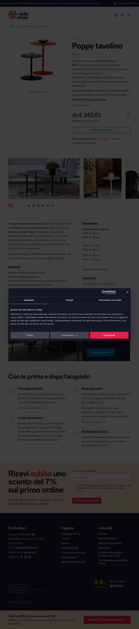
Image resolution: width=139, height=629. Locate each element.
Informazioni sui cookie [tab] (110, 300)
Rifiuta (30, 335)
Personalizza (68, 335)
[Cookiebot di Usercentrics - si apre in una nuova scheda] (104, 292)
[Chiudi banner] (128, 292)
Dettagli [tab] (69, 300)
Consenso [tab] (29, 300)
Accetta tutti (109, 335)
